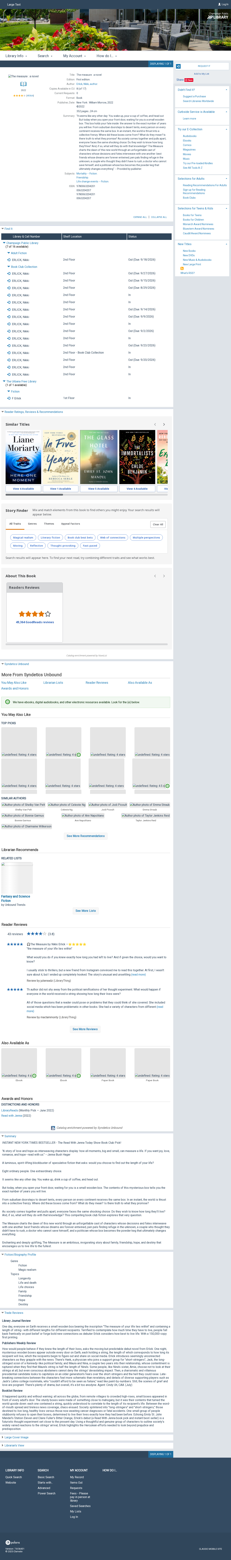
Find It (8, 229)
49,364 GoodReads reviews (35, 622)
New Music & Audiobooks (197, 260)
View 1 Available (60, 488)
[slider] (87, 495)
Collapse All (159, 217)
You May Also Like (14, 682)
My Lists (75, 1511)
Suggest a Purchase (194, 96)
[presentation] (23, 457)
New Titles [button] (184, 244)
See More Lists (86, 910)
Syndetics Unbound (17, 664)
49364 (30, 95)
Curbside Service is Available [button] (196, 112)
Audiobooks (190, 136)
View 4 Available (23, 488)
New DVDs (189, 255)
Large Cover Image (17, 1437)
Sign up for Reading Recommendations (194, 192)
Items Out (76, 1482)
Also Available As (140, 682)
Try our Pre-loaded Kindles (198, 163)
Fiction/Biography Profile (20, 1254)
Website (10, 1482)
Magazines (189, 149)
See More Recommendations (86, 836)
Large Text (14, 4)
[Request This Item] (8, 260)
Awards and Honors (15, 688)
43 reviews (15, 934)
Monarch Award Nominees (198, 224)
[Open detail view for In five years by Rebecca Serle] (60, 457)
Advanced (44, 1488)
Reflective (36, 545)
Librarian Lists (53, 682)
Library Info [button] (14, 56)
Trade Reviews (14, 1313)
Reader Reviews (97, 682)
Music (186, 158)
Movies (187, 154)
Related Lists (11, 858)
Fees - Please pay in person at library (80, 1497)
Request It (204, 66)
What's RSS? (187, 273)
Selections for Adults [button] (191, 178)
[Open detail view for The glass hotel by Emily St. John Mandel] (98, 457)
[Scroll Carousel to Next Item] (164, 424)
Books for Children (193, 219)
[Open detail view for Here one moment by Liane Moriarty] (23, 457)
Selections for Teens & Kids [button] (195, 208)
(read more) (138, 974)
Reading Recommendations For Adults (205, 185)
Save (190, 80)
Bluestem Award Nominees (198, 228)
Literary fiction (50, 537)
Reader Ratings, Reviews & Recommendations (34, 412)
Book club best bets (80, 537)
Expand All (140, 217)
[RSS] (182, 269)
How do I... (110, 1470)
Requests (76, 1488)
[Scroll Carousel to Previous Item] (155, 424)
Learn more (189, 118)
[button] (158, 524)
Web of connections (112, 537)
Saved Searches (80, 1506)
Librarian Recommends (19, 850)
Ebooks (187, 140)
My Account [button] (73, 56)
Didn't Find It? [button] (186, 90)
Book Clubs (189, 197)
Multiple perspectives (146, 537)
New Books (189, 250)
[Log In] (219, 4)
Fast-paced (90, 545)
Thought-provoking (62, 545)
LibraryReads (9, 1110)
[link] (19, 742)
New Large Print (192, 264)
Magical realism (23, 537)
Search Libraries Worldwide (198, 101)
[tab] (15, 524)
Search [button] (44, 56)
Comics (187, 145)
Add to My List (201, 73)
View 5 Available (98, 488)
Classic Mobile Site (210, 1549)
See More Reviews (85, 1029)
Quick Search (13, 1477)
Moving (18, 545)
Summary (10, 1136)
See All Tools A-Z (192, 167)
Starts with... (45, 1482)
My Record (77, 1477)
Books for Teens (192, 215)
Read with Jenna (11, 1115)
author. (87, 84)
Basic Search (46, 1477)
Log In (225, 4)
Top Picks (8, 723)
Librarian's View (14, 1445)
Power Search (46, 1493)
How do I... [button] (105, 56)
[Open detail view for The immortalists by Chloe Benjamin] (137, 457)
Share (180, 79)
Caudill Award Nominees (197, 233)
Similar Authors (13, 798)
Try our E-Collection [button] (190, 129)
